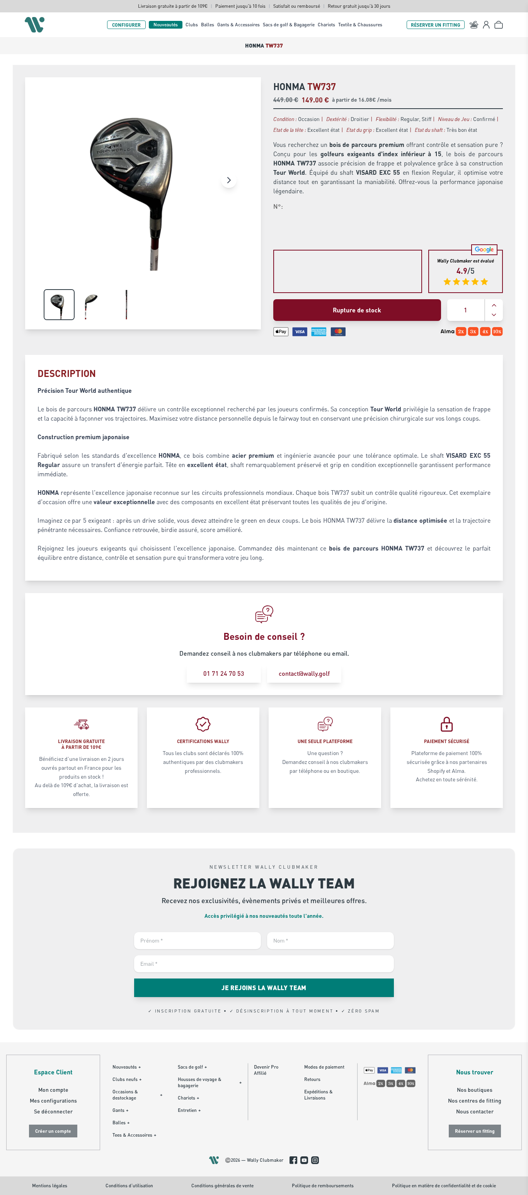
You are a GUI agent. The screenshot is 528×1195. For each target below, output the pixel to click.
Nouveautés (165, 24)
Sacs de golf (192, 1067)
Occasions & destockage (137, 1095)
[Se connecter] (486, 24)
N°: (278, 206)
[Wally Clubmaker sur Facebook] (293, 1160)
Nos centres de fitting (474, 1100)
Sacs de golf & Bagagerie (289, 24)
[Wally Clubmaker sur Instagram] (315, 1160)
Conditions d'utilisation (129, 1185)
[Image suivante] (229, 180)
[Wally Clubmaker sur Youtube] (304, 1160)
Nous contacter (475, 1111)
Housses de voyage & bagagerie (210, 1082)
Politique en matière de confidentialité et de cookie (444, 1185)
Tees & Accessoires (134, 1135)
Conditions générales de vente (222, 1185)
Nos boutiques (474, 1089)
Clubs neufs (126, 1079)
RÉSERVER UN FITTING (435, 24)
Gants (120, 1110)
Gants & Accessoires (238, 24)
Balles (207, 24)
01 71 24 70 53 (223, 673)
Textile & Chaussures (360, 24)
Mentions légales (49, 1185)
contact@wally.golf (304, 673)
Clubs (192, 24)
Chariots (326, 24)
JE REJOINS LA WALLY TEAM (264, 987)
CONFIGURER (126, 24)
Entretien (189, 1110)
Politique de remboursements (323, 1185)
